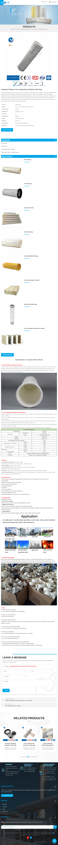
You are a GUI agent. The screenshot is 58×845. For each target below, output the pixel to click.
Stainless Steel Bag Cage (30, 304)
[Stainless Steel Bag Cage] (12, 315)
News (3, 809)
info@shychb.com (31, 768)
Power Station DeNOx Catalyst (31, 280)
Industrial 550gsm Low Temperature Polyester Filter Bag (22, 666)
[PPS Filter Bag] (12, 170)
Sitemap (25, 835)
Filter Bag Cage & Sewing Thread (10, 152)
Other (17, 29)
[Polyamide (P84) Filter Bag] (12, 266)
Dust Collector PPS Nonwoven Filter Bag (10, 744)
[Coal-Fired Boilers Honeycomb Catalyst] (12, 339)
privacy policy (34, 835)
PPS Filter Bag (27, 159)
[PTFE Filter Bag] (12, 194)
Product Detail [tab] (7, 355)
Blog (21, 835)
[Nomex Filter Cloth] (12, 218)
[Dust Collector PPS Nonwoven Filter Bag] (10, 733)
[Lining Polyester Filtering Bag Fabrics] (29, 733)
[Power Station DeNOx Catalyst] (12, 290)
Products (4, 807)
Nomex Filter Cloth (28, 208)
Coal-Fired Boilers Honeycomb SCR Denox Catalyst (48, 744)
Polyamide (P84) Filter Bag (31, 256)
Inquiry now (6, 130)
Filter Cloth (4, 146)
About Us (4, 804)
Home (13, 29)
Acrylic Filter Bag (28, 232)
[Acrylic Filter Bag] (12, 242)
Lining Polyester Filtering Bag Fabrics (29, 744)
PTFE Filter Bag (28, 184)
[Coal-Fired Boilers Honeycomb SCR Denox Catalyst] (47, 733)
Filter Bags (4, 143)
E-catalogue (6, 795)
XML (29, 835)
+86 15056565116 (30, 771)
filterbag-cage (31, 770)
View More (26, 162)
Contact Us (5, 811)
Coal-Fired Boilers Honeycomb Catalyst (34, 328)
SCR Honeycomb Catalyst (8, 149)
